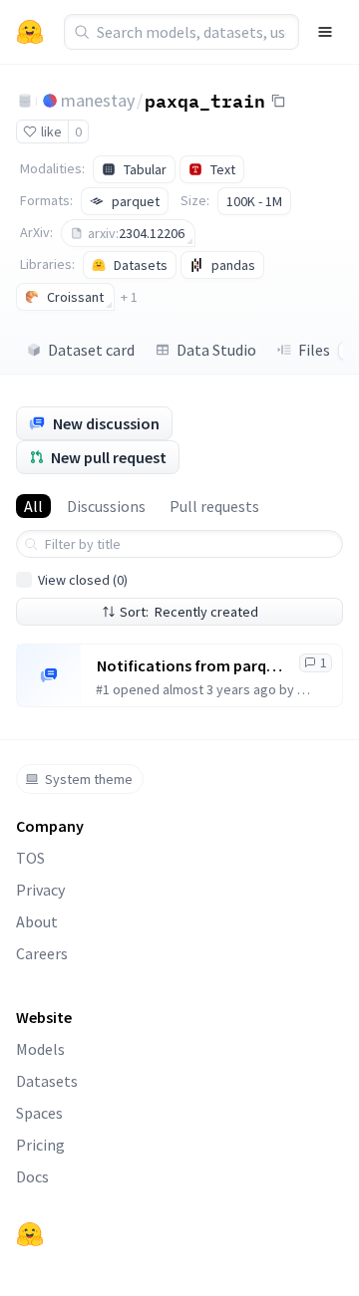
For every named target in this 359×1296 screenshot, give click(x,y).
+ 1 (129, 297)
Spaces (39, 1113)
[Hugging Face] (30, 1234)
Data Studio (216, 350)
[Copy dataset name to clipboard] (278, 101)
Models (40, 1049)
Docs (32, 1176)
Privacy (40, 890)
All (33, 506)
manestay (98, 100)
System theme (89, 779)
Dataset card (91, 350)
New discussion (106, 423)
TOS (30, 858)
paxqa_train (205, 100)
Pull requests (214, 506)
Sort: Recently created (189, 612)
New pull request (109, 457)
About (37, 921)
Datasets (47, 1081)
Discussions (106, 506)
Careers (42, 953)
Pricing (40, 1145)
